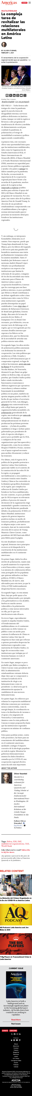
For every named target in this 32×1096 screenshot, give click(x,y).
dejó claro (22, 306)
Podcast (16, 1038)
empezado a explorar (9, 188)
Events (16, 1062)
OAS (27, 844)
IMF (19, 841)
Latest (16, 1056)
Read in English (8, 102)
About (16, 1044)
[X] (10, 95)
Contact (16, 1048)
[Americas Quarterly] (9, 3)
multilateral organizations (12, 844)
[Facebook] (7, 95)
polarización (6, 413)
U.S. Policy (16, 1058)
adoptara (5, 405)
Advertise (16, 1046)
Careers (16, 1050)
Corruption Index (16, 1060)
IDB (15, 841)
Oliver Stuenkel (10, 51)
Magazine (16, 1052)
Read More (16, 1020)
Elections (16, 1054)
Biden (9, 841)
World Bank (6, 846)
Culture (16, 1067)
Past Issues (16, 1024)
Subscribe (13, 1031)
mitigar (22, 169)
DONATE (24, 2)
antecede (27, 415)
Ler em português (22, 102)
